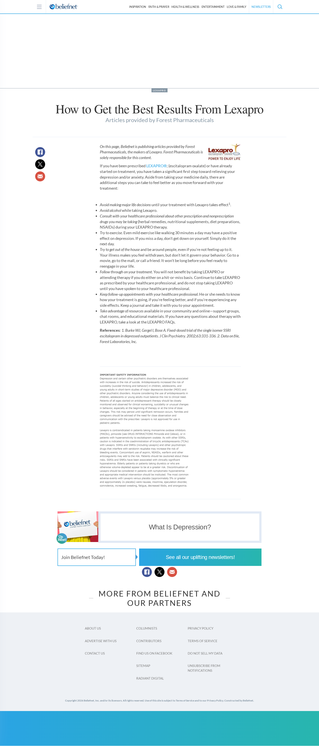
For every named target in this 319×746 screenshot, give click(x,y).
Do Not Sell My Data (205, 653)
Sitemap (143, 666)
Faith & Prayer (158, 6)
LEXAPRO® (156, 165)
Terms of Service (202, 641)
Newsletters (261, 6)
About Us (93, 628)
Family (236, 6)
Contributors (148, 641)
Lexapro (159, 90)
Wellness (185, 6)
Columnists (146, 628)
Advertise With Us (101, 641)
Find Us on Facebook (154, 653)
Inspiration (137, 6)
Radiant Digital (150, 678)
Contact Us (95, 653)
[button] (279, 6)
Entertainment (213, 6)
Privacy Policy (200, 628)
